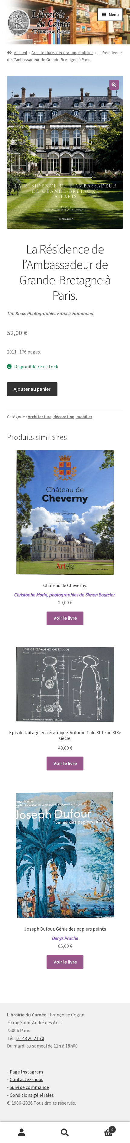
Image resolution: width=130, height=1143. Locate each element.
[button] (114, 85)
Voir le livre (65, 618)
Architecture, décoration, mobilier (62, 52)
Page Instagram (26, 1072)
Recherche (64, 1132)
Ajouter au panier (32, 389)
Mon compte (21, 1132)
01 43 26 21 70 (30, 1038)
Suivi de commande (29, 1087)
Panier (100, 1127)
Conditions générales (32, 1095)
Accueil (20, 52)
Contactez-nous (26, 1079)
